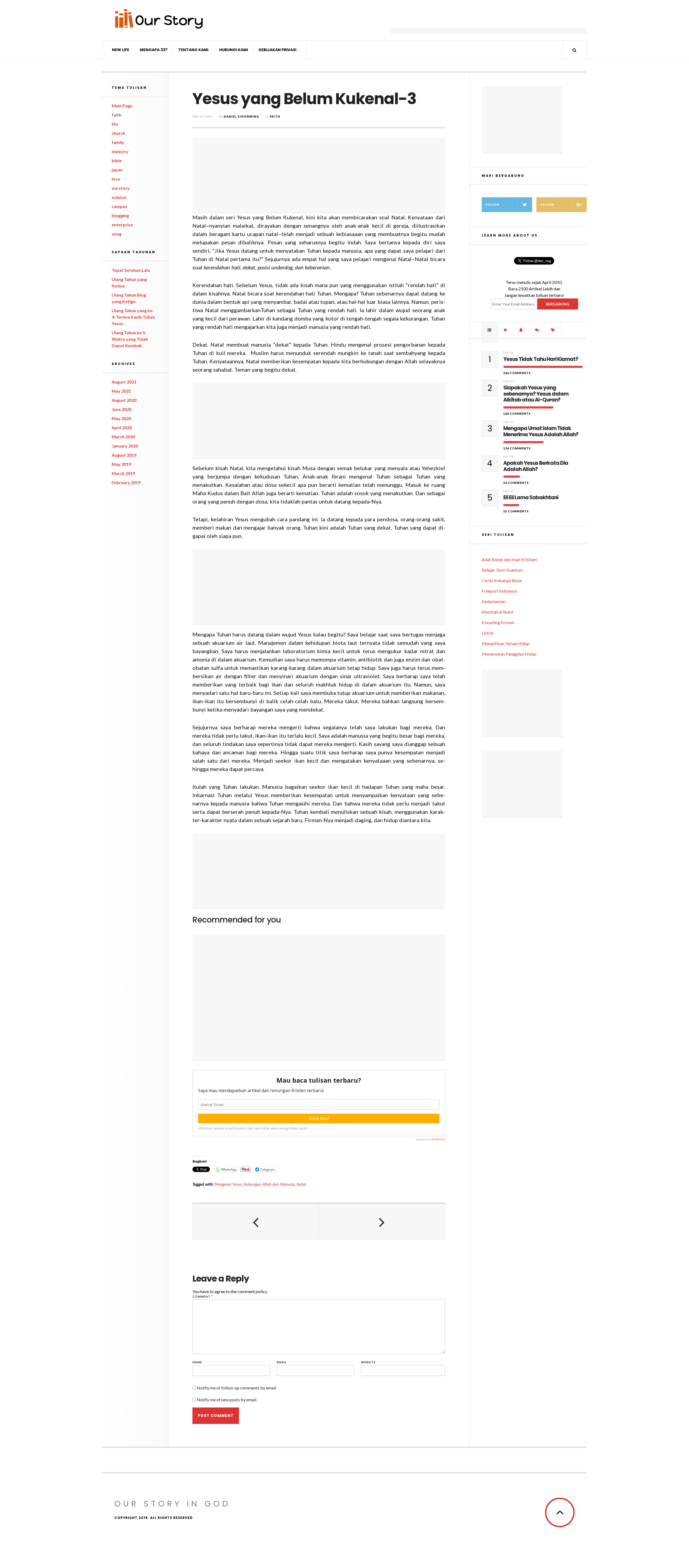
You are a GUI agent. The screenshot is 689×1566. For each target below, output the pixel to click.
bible (117, 160)
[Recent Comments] (537, 330)
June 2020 (121, 409)
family (118, 142)
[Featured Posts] (506, 330)
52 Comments (516, 511)
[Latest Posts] (522, 330)
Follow (493, 205)
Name (197, 1362)
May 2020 (121, 418)
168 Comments (517, 413)
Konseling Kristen (498, 622)
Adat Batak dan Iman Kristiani (509, 559)
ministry (120, 151)
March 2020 (123, 436)
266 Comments (517, 373)
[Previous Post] (256, 1221)
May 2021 (121, 390)
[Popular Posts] (490, 330)
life (115, 123)
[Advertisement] (489, 20)
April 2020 (122, 427)
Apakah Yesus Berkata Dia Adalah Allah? (535, 466)
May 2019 (121, 464)
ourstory (121, 188)
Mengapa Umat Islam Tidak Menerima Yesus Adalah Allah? (540, 431)
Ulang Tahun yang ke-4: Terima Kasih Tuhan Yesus (133, 317)
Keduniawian (493, 601)
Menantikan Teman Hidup (506, 643)
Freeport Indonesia (499, 590)
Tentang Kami (193, 49)
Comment (202, 1296)
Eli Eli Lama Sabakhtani (530, 498)
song (116, 233)
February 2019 (126, 482)
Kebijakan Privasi (277, 49)
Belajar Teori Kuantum (502, 569)
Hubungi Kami (233, 49)
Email (282, 1362)
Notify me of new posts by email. (227, 1399)
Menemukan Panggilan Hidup (509, 653)
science (119, 197)
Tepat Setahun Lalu (131, 270)
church (118, 133)
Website (368, 1362)
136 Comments (517, 448)
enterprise (122, 224)
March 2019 (123, 473)
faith (116, 114)
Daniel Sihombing (241, 116)
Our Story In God (172, 1503)
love (116, 178)
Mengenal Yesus (228, 1184)
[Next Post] (382, 1221)
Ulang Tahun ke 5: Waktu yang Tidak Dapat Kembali (130, 339)
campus (119, 206)
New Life (120, 49)
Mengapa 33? (153, 49)
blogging (120, 215)
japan (117, 169)
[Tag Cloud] (553, 330)
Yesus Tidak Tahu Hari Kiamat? (540, 359)
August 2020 (124, 400)
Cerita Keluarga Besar (502, 580)
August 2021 (124, 381)
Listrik (488, 632)
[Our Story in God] (158, 18)
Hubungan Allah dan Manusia (269, 1184)
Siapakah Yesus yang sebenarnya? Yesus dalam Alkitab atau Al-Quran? (535, 394)
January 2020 (125, 445)
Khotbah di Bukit (497, 611)
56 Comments (516, 482)
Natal (301, 1184)
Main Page (122, 105)
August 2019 (124, 455)
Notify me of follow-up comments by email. (237, 1387)
